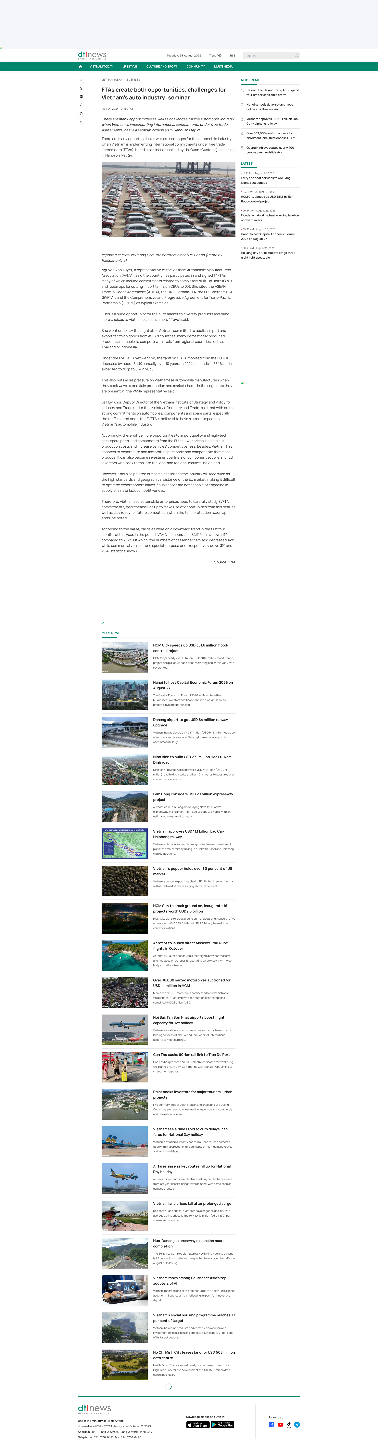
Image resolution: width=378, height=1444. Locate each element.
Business (133, 79)
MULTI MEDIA (223, 66)
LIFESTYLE (129, 66)
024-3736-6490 (131, 1437)
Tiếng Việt (215, 55)
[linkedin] (81, 96)
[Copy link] (81, 104)
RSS (232, 55)
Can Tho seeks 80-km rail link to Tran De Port (191, 1054)
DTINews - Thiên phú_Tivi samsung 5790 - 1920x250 (189, 2)
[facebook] (81, 81)
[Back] (81, 122)
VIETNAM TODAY (101, 66)
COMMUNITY (196, 66)
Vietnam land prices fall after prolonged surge (192, 1203)
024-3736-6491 (103, 1437)
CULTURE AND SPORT (161, 66)
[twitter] (81, 88)
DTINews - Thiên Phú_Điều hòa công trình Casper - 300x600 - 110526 (270, 270)
